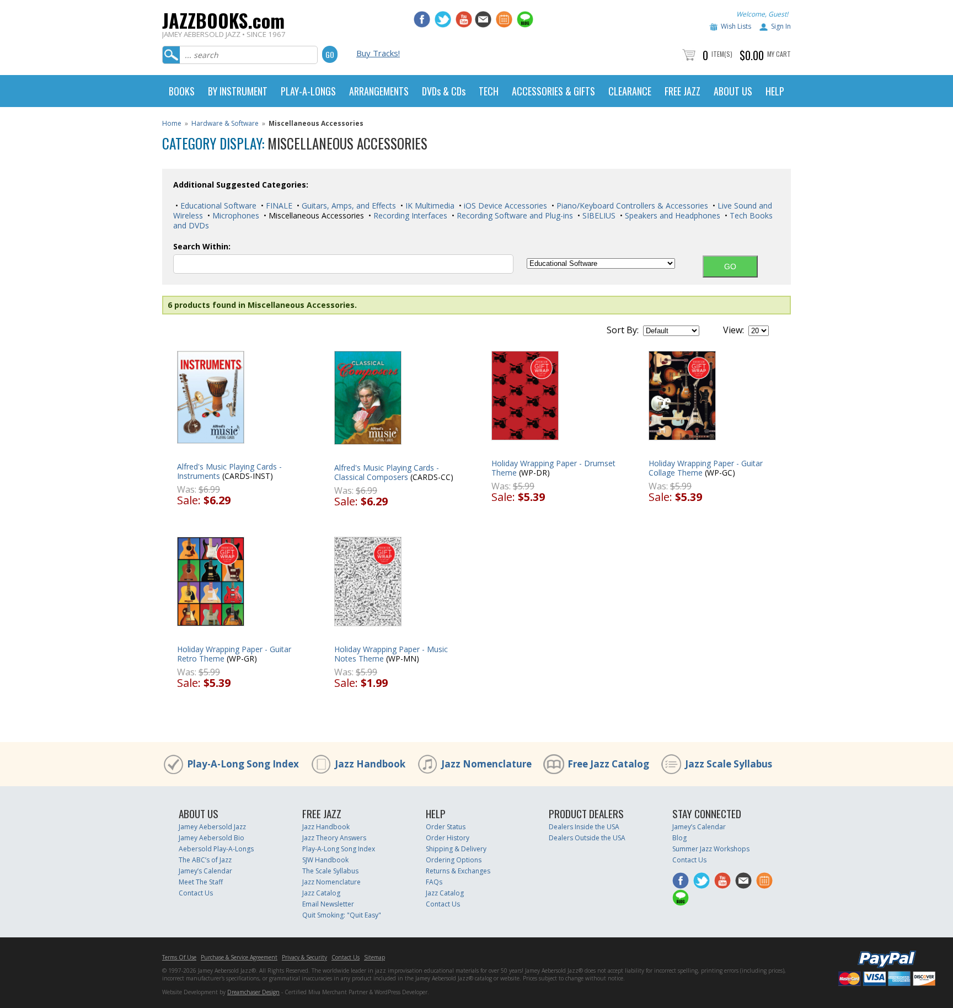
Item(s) (721, 53)
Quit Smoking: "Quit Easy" (341, 915)
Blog (679, 837)
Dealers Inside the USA (584, 826)
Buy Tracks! (378, 52)
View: (733, 330)
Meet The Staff (201, 882)
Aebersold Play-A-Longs (216, 849)
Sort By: (623, 330)
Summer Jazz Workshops (710, 849)
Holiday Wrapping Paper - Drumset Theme (553, 468)
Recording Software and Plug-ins (513, 215)
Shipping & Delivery (456, 849)
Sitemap (374, 957)
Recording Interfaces (409, 215)
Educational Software (217, 205)
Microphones (234, 215)
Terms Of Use (179, 957)
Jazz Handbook (370, 764)
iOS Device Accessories (504, 205)
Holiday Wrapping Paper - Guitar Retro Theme (234, 654)
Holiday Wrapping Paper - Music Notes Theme (391, 654)
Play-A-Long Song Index (243, 764)
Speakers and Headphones (671, 215)
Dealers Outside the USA (587, 837)
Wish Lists (736, 26)
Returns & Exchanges (458, 871)
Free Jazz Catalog (608, 764)
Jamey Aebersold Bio (211, 837)
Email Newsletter (328, 904)
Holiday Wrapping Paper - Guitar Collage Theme (706, 468)
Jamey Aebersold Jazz (212, 826)
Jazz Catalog (321, 893)
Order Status (445, 826)
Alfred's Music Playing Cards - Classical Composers (386, 472)
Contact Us (196, 893)
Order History (447, 837)
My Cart (779, 53)
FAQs (434, 882)
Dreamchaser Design (253, 992)
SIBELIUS (597, 215)
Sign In (781, 26)
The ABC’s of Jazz (205, 860)
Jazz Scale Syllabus (728, 764)
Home (171, 123)
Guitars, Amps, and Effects (347, 205)
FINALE (278, 205)
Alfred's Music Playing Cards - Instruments (229, 471)
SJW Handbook (325, 860)
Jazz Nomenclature (486, 764)
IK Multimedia (428, 205)
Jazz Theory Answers (334, 837)
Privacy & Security (304, 957)
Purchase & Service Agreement (239, 957)
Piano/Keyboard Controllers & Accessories (631, 205)
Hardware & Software (225, 123)
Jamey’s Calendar (205, 871)
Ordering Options (453, 860)
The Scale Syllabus (330, 871)
